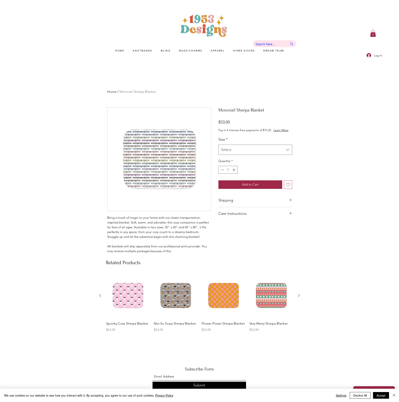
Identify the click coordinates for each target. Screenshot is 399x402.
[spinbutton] (228, 174)
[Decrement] (222, 174)
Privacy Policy (164, 395)
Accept (381, 395)
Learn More (251, 134)
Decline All (360, 395)
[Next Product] (298, 295)
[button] (373, 33)
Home (112, 92)
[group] (199, 306)
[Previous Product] (100, 295)
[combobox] (255, 154)
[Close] (394, 395)
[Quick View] (128, 295)
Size (223, 143)
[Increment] (234, 174)
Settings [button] (341, 395)
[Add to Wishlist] (288, 189)
